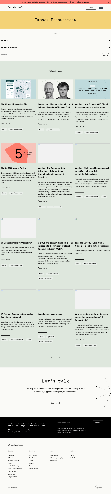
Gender (10, 463)
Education (11, 458)
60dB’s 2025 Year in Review (14, 168)
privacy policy (68, 432)
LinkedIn (72, 458)
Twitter (72, 455)
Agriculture (11, 455)
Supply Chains (12, 477)
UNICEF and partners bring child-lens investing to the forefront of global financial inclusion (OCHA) (55, 246)
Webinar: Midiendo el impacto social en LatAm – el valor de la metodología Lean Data (92, 171)
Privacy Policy (54, 455)
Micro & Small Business (15, 468)
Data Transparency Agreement (59, 458)
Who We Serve (33, 458)
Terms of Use (53, 460)
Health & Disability (13, 466)
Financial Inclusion (13, 460)
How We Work (33, 455)
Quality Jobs (11, 474)
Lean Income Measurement (50, 314)
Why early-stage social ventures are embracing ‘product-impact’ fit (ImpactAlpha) (91, 317)
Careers (31, 460)
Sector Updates (33, 468)
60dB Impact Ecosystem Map (14, 104)
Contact (31, 463)
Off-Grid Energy (12, 471)
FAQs (30, 466)
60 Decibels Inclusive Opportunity (16, 243)
